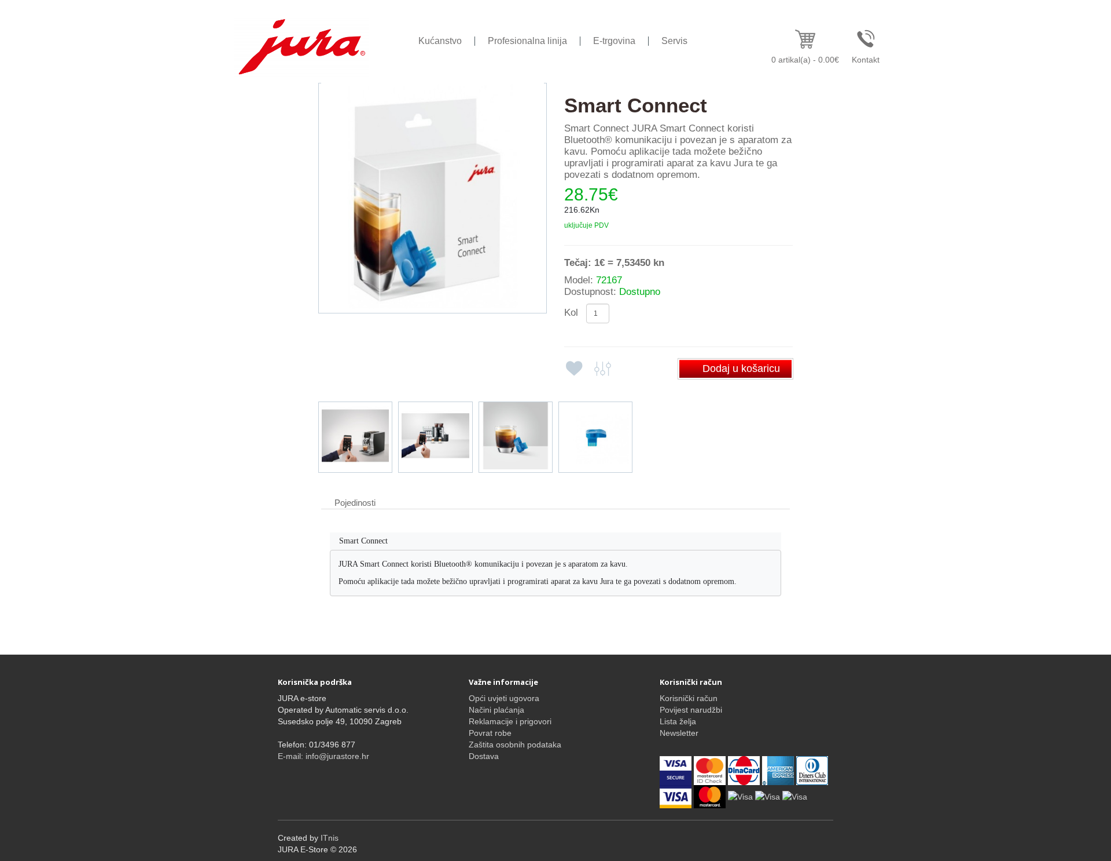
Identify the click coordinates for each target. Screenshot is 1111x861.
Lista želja (678, 721)
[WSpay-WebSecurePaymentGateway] (677, 769)
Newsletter (679, 733)
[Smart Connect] (432, 198)
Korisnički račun (689, 698)
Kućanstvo (440, 41)
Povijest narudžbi (691, 709)
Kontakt (866, 59)
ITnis (330, 837)
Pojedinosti (355, 503)
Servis (674, 41)
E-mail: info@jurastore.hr (323, 756)
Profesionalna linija (527, 41)
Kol (571, 312)
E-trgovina (614, 41)
